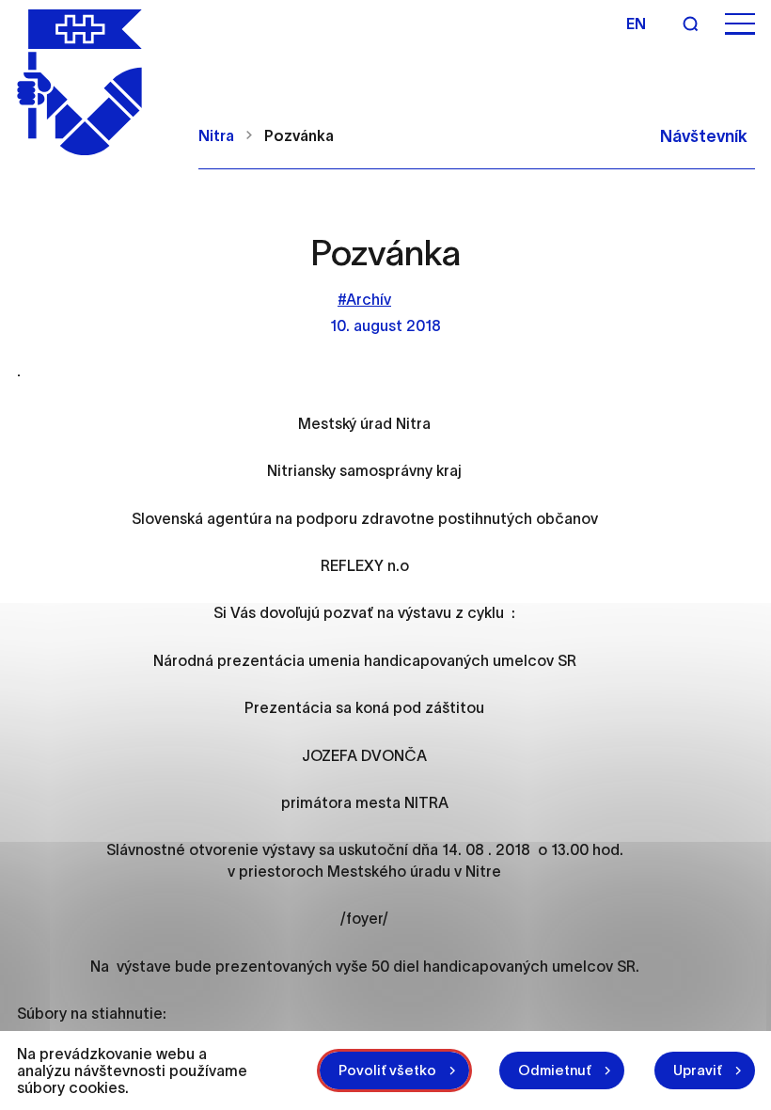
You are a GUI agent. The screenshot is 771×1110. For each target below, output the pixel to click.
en (636, 23)
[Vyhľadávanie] (690, 23)
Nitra (216, 135)
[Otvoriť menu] (740, 24)
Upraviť (697, 1070)
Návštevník (703, 136)
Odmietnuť (554, 1070)
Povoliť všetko (387, 1070)
